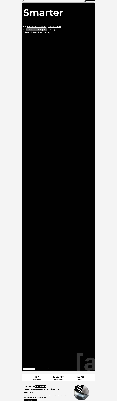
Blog (84, 1)
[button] (75, 1)
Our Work (80, 1)
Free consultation (90, 1)
